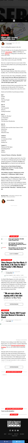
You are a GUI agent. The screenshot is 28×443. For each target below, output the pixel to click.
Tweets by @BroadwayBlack (7, 411)
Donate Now (16, 434)
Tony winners (8, 51)
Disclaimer (22, 434)
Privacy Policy (14, 435)
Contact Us (10, 434)
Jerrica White (9, 43)
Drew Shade (8, 321)
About (5, 434)
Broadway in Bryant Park (16, 195)
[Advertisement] (14, 9)
